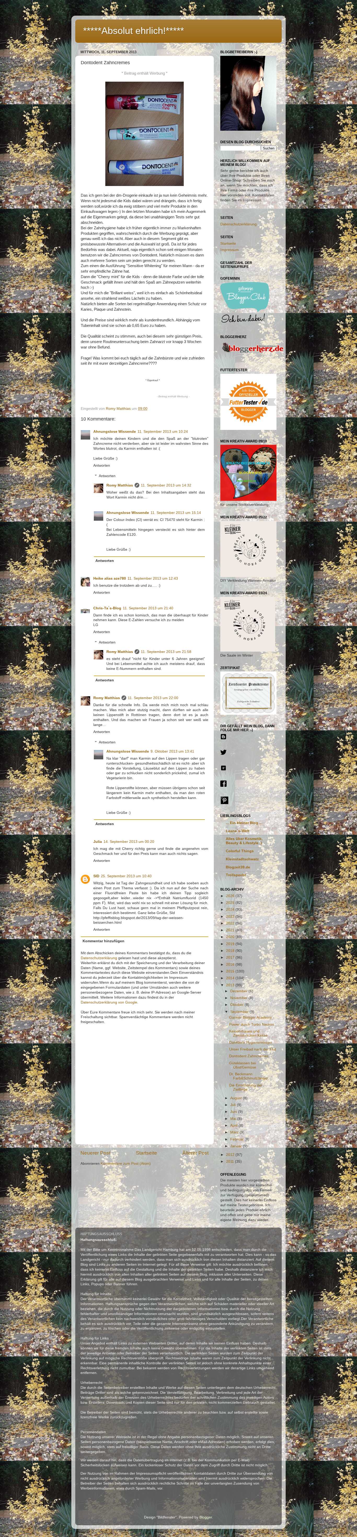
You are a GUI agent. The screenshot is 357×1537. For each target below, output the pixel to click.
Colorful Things (240, 851)
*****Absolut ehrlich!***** (133, 30)
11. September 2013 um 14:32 (166, 485)
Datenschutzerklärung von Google (109, 1002)
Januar (236, 1146)
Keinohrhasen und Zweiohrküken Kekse (248, 1033)
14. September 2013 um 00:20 (128, 842)
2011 (230, 1161)
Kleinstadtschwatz (242, 859)
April (234, 1125)
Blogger (205, 1517)
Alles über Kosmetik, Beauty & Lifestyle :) (244, 841)
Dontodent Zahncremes (248, 1056)
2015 (230, 971)
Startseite (146, 1153)
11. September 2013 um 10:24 (162, 432)
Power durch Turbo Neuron (251, 1024)
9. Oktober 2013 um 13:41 (172, 751)
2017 (230, 957)
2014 (230, 978)
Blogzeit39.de (238, 867)
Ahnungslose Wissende (114, 432)
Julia (97, 842)
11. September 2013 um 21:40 (148, 608)
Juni (234, 1112)
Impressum (229, 250)
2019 (230, 944)
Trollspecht (236, 875)
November (239, 998)
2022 (230, 923)
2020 (230, 937)
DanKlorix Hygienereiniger (250, 1042)
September (240, 1012)
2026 (230, 896)
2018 (230, 951)
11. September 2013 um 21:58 (166, 652)
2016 (230, 964)
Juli (233, 1105)
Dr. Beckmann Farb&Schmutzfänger (248, 1076)
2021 (230, 930)
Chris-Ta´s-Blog (107, 608)
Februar (237, 1139)
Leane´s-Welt (237, 831)
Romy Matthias (119, 485)
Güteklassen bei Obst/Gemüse (242, 1065)
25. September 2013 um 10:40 (126, 876)
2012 (230, 1155)
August (236, 1098)
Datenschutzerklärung (99, 958)
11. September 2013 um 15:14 (176, 513)
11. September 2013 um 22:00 (153, 698)
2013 (230, 985)
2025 (230, 903)
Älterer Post (195, 1153)
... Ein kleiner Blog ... (244, 823)
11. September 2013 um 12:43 (153, 578)
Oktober (237, 1005)
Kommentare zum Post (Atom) (126, 1164)
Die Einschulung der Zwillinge (245, 1087)
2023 (230, 916)
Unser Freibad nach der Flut (252, 1049)
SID (96, 876)
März (235, 1132)
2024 (230, 909)
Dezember (239, 991)
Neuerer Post (95, 1153)
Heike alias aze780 (109, 578)
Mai (233, 1119)
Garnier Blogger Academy (250, 1017)
